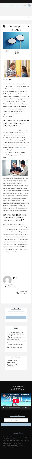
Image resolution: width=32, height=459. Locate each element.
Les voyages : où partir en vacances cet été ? (13, 443)
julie (7, 52)
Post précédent (11, 286)
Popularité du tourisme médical (14, 347)
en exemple (21, 147)
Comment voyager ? (12, 360)
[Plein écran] (28, 408)
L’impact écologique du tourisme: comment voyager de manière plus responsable (15, 334)
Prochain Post (21, 292)
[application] (16, 401)
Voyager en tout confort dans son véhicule (13, 445)
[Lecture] (3, 408)
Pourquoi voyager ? (11, 362)
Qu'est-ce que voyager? (12, 364)
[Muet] (26, 408)
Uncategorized (10, 365)
